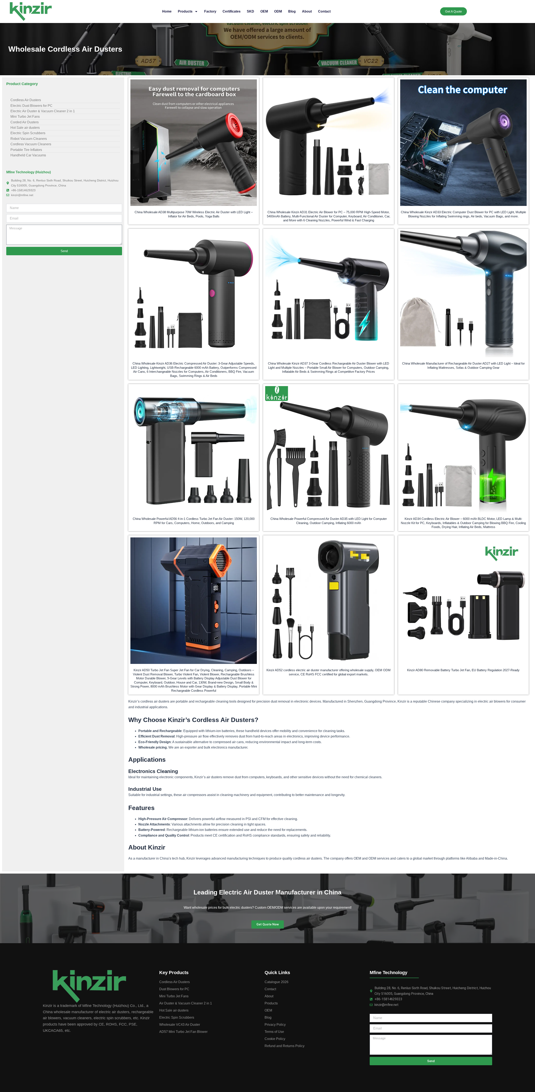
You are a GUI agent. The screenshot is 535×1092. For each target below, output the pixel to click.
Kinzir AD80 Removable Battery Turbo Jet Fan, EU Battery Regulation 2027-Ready (463, 670)
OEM (264, 11)
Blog (292, 11)
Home (167, 11)
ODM (278, 11)
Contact (324, 11)
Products (185, 11)
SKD (250, 11)
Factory (210, 11)
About (307, 11)
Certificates (232, 11)
